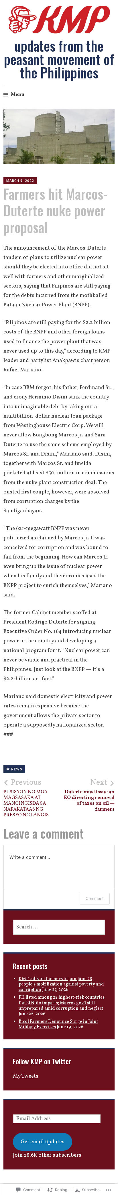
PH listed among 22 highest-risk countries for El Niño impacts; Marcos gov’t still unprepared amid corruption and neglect (62, 1002)
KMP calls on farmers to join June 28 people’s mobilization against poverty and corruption (61, 984)
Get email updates (42, 1142)
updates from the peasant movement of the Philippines (59, 59)
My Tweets (25, 1076)
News (16, 769)
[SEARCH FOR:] (59, 927)
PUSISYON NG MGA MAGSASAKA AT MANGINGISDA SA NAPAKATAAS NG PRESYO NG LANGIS (26, 798)
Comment (95, 898)
